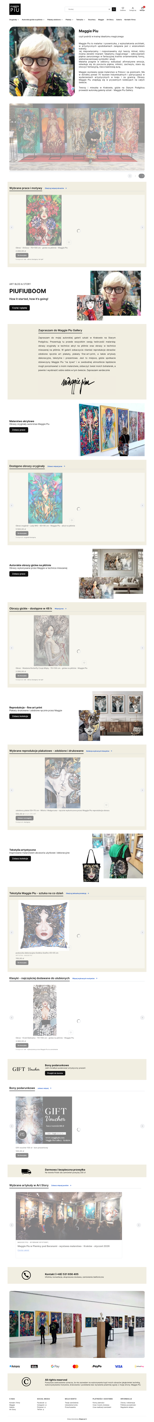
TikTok (39, 1409)
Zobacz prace (18, 430)
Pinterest (40, 1407)
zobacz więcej (43, 1088)
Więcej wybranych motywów (83, 978)
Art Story (12, 1409)
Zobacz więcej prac (54, 466)
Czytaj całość (23, 1250)
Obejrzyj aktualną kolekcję (76, 893)
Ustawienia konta (71, 1405)
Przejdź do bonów (55, 1073)
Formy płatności (98, 1403)
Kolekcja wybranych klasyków (97, 751)
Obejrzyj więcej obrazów (54, 188)
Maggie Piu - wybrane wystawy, (33, 1242)
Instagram (41, 1405)
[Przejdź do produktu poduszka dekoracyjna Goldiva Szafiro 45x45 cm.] (44, 925)
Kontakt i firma (14, 1403)
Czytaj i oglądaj (19, 308)
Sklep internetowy (76, 1419)
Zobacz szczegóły (25, 818)
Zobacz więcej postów (60, 1185)
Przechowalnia (70, 1407)
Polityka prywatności (128, 1405)
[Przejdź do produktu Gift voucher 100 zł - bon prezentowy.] (44, 1120)
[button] (114, 9)
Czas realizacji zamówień (102, 1407)
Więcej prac (59, 609)
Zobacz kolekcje (20, 716)
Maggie (12, 1405)
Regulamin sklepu (127, 1407)
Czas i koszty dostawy (101, 1405)
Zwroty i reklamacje (128, 1403)
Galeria (11, 1407)
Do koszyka (22, 255)
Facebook (41, 1403)
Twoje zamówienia (71, 1403)
